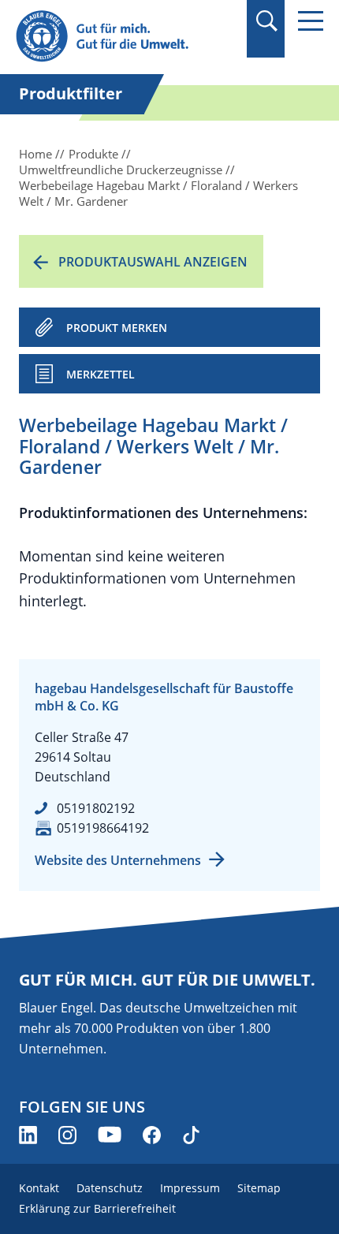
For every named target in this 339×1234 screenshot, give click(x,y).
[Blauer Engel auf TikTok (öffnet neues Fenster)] (191, 1135)
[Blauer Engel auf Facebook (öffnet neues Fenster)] (152, 1135)
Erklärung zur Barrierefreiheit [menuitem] (97, 1208)
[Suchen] (266, 21)
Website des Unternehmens (118, 860)
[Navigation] (310, 21)
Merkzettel (100, 374)
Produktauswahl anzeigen (153, 261)
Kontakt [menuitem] (39, 1187)
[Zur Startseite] (123, 36)
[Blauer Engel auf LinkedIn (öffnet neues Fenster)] (28, 1135)
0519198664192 (103, 828)
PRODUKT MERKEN (116, 327)
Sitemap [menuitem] (259, 1187)
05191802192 (96, 808)
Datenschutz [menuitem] (109, 1187)
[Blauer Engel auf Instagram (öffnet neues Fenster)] (67, 1135)
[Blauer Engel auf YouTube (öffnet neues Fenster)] (109, 1135)
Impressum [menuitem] (190, 1187)
